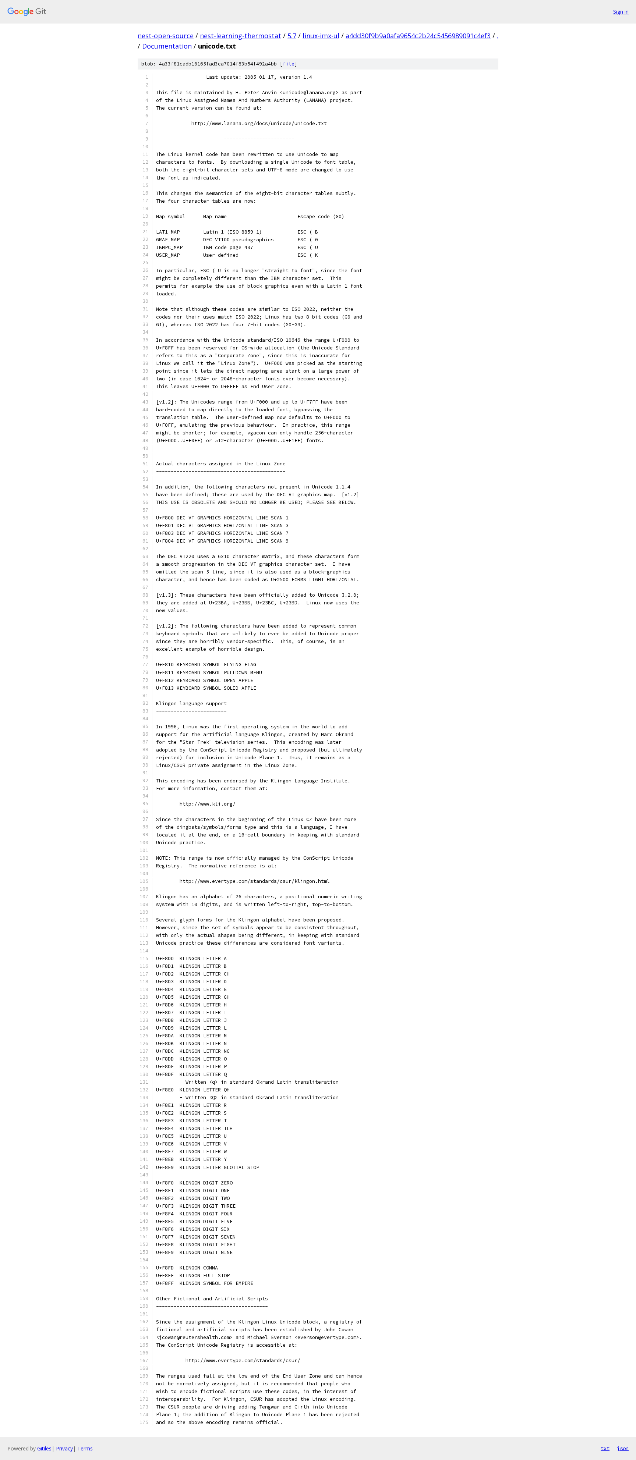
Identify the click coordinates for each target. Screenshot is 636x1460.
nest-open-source (166, 35)
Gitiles (44, 1448)
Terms (85, 1448)
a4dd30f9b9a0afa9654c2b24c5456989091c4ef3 (418, 35)
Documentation (167, 46)
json (623, 1448)
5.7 (291, 35)
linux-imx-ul (321, 35)
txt (605, 1448)
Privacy (64, 1448)
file (288, 64)
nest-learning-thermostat (240, 35)
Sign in (621, 11)
